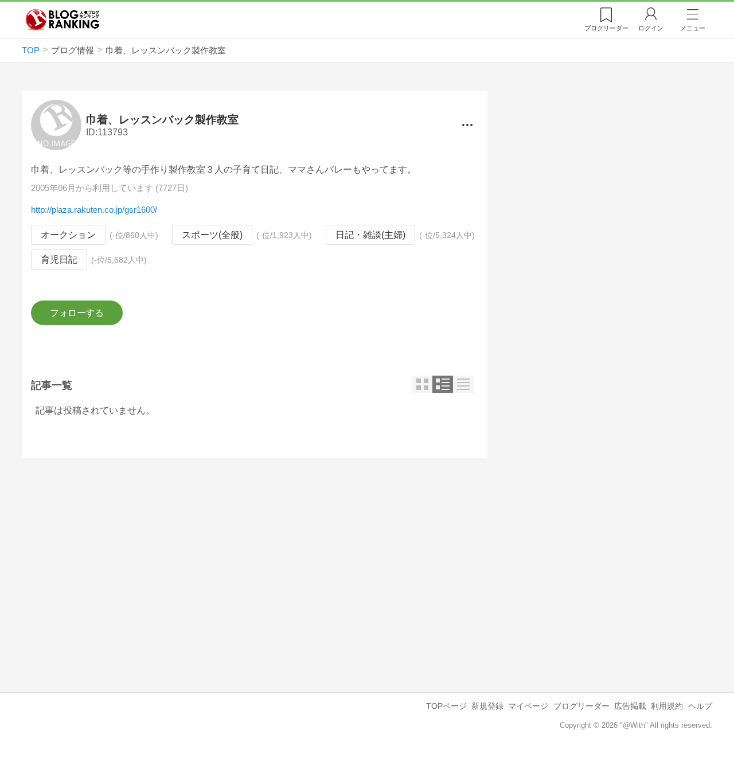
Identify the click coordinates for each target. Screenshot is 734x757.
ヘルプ (700, 706)
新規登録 (487, 706)
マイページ (528, 706)
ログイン (650, 28)
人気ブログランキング (62, 19)
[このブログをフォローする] (76, 313)
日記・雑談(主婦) (370, 235)
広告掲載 (630, 706)
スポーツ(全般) (212, 235)
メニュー (692, 28)
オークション (68, 235)
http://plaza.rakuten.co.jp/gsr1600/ (94, 209)
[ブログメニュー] (467, 125)
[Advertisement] (254, 566)
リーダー (606, 28)
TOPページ (446, 706)
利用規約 (667, 706)
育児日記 (59, 259)
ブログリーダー (581, 706)
